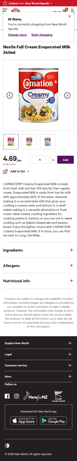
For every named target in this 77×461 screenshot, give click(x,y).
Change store (17, 34)
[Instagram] (16, 396)
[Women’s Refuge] (7, 445)
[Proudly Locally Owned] (58, 396)
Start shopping (41, 34)
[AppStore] (23, 421)
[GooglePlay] (53, 421)
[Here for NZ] (35, 396)
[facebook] (7, 396)
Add (65, 160)
